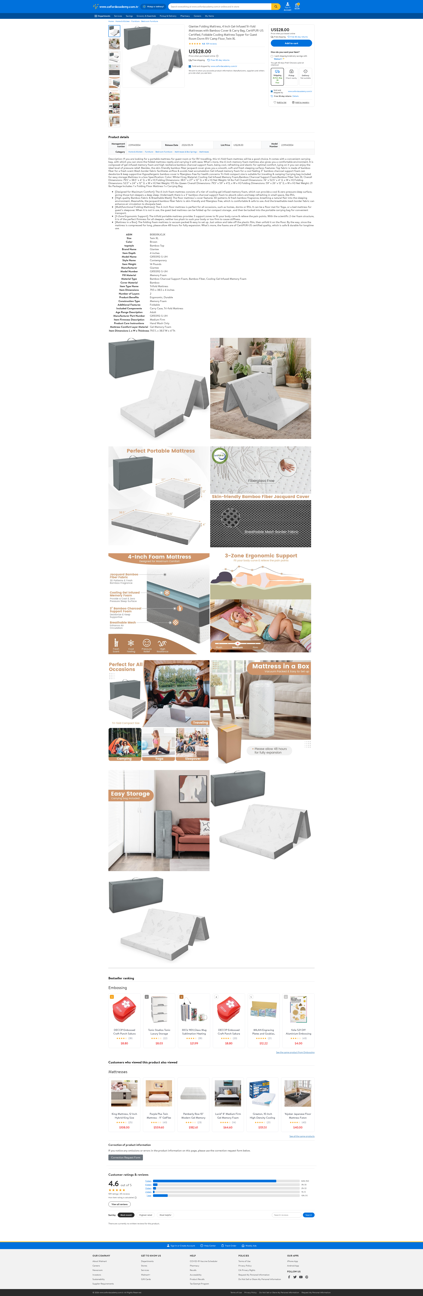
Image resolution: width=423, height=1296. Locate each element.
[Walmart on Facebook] (289, 1277)
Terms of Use (244, 1261)
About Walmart (100, 1261)
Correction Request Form (125, 1157)
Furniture (135, 21)
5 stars (148, 1181)
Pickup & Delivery (168, 15)
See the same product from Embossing (295, 1052)
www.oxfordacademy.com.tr (224, 66)
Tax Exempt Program (199, 1283)
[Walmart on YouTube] (301, 1277)
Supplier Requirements (103, 1283)
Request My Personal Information (253, 1274)
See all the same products (302, 1136)
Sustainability (99, 1279)
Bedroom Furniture (149, 21)
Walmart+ (145, 1274)
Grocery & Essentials (146, 15)
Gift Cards (146, 1279)
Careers (197, 15)
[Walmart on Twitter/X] (295, 1277)
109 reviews (211, 43)
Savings (129, 15)
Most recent (126, 1214)
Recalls (193, 1270)
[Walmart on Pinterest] (307, 1277)
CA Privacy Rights (246, 1270)
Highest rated (145, 1214)
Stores (144, 1265)
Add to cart (291, 43)
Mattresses (204, 151)
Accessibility (196, 1274)
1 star (149, 1195)
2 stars (148, 1192)
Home (111, 21)
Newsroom (98, 1270)
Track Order (230, 1245)
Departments (104, 15)
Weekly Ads (251, 1245)
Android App (293, 1265)
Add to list (281, 102)
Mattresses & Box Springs (186, 151)
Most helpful (165, 1214)
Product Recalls (197, 1279)
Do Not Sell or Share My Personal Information (259, 1279)
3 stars (148, 1188)
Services (118, 15)
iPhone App (292, 1261)
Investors (97, 1274)
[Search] (276, 6)
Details (295, 96)
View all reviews (120, 1204)
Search (309, 1214)
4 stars (148, 1184)
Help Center (210, 1245)
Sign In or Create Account (183, 1245)
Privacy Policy (245, 1265)
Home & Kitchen (122, 21)
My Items (209, 15)
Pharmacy (185, 15)
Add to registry (302, 102)
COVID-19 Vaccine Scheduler (203, 1261)
